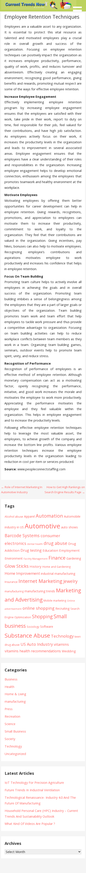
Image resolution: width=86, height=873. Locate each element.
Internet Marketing (40, 581)
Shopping (42, 616)
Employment (69, 550)
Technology (62, 636)
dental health (35, 544)
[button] (79, 8)
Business (11, 679)
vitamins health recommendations (33, 651)
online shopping (38, 608)
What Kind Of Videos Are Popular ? (30, 824)
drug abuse (55, 543)
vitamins (61, 644)
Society (10, 739)
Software (46, 626)
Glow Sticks (17, 566)
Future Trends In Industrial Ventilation (32, 790)
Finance (57, 558)
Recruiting (62, 608)
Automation (49, 516)
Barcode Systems (22, 535)
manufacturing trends (39, 591)
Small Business (15, 731)
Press (9, 709)
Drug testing (31, 550)
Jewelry (70, 581)
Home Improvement (22, 573)
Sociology (33, 627)
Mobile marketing (54, 600)
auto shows (69, 527)
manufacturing (14, 591)
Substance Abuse (27, 635)
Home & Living (15, 694)
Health (9, 687)
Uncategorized (15, 754)
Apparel (29, 516)
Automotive (42, 526)
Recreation (12, 716)
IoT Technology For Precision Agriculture (34, 782)
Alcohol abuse (14, 516)
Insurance (11, 582)
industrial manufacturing (58, 573)
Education (50, 550)
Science (10, 724)
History (35, 566)
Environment (14, 558)
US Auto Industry (37, 644)
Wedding (69, 651)
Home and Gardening (56, 567)
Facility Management (36, 558)
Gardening (73, 558)
